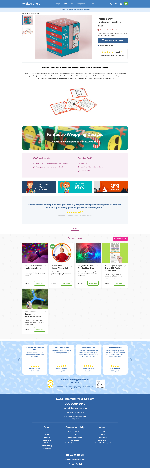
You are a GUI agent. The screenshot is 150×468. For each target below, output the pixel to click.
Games (75, 228)
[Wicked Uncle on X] (73, 464)
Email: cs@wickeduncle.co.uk (75, 443)
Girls (66, 3)
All (72, 3)
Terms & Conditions (75, 437)
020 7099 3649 (75, 403)
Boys (58, 3)
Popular (91, 3)
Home (24, 13)
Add (39, 283)
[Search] (116, 3)
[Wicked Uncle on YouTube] (80, 464)
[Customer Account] (121, 3)
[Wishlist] (111, 3)
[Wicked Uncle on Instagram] (77, 464)
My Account (103, 437)
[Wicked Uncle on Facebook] (69, 464)
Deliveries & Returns (75, 432)
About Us (103, 432)
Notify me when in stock (114, 40)
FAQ (75, 435)
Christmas (47, 448)
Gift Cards (47, 443)
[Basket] (126, 3)
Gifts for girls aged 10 (35, 13)
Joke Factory (103, 440)
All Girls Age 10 (120, 239)
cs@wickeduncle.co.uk (75, 408)
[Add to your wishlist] (126, 19)
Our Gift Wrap (47, 446)
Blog (102, 435)
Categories (81, 3)
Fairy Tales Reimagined (103, 443)
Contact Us (75, 440)
